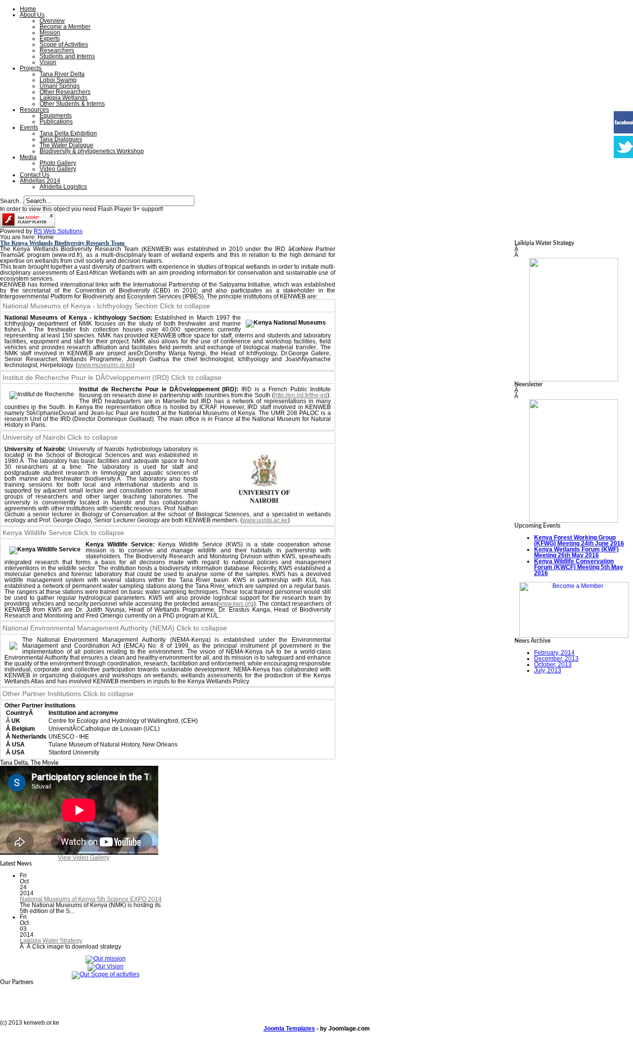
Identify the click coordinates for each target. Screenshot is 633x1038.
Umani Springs (60, 86)
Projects (31, 68)
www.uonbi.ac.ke (265, 520)
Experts (50, 38)
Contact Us (34, 174)
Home (28, 8)
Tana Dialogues (61, 139)
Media (28, 157)
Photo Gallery (58, 163)
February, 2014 (554, 652)
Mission (50, 32)
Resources (34, 109)
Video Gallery (58, 169)
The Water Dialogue (66, 145)
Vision (48, 62)
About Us (32, 14)
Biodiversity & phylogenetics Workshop (92, 151)
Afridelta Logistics (63, 186)
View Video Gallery (83, 857)
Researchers (57, 50)
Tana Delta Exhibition (68, 133)
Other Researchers (65, 91)
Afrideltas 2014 (40, 180)
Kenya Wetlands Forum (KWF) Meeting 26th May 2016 (576, 552)
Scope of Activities (64, 44)
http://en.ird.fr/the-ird (300, 395)
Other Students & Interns (72, 103)
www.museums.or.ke (105, 365)
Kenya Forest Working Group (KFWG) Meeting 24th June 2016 (579, 540)
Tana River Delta (62, 74)
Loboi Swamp (58, 80)
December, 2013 (556, 658)
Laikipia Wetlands (64, 97)
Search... (12, 201)
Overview (52, 20)
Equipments (56, 115)
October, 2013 (553, 664)
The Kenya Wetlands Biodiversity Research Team (62, 243)
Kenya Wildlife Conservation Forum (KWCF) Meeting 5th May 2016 (578, 567)
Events (29, 127)
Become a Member (65, 26)
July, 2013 (547, 670)
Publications (56, 121)
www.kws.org (236, 603)
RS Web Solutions (58, 231)
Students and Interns (67, 56)
